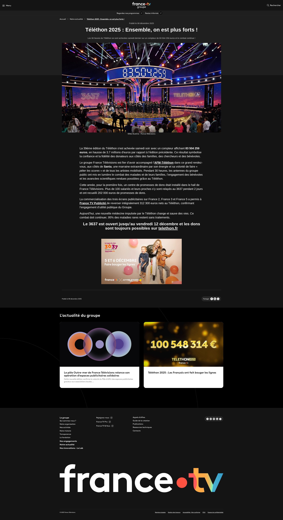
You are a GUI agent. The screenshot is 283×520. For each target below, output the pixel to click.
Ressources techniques (142, 427)
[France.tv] (141, 479)
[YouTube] (214, 419)
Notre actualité (76, 19)
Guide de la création (141, 420)
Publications (138, 424)
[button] (6, 5)
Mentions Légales (160, 512)
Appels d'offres (139, 417)
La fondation (65, 437)
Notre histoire (65, 431)
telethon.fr (168, 228)
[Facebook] (207, 419)
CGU (204, 512)
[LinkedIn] (217, 419)
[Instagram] (211, 419)
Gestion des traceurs (174, 512)
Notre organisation (68, 424)
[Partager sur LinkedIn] (215, 298)
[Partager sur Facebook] (211, 298)
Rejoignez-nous (102, 417)
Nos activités (65, 427)
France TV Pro (101, 422)
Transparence (65, 434)
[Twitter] (220, 419)
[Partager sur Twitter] (218, 298)
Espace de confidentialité (215, 512)
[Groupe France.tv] (141, 5)
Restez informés (151, 13)
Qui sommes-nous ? (68, 421)
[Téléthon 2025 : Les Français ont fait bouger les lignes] (183, 355)
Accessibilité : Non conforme (191, 512)
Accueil (63, 19)
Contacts (137, 431)
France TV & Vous (103, 426)
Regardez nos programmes (128, 13)
